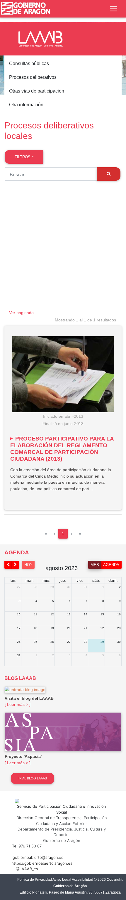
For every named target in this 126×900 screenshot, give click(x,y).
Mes (95, 565)
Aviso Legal (61, 879)
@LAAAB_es (27, 868)
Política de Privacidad (34, 879)
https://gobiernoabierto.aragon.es (41, 863)
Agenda (111, 565)
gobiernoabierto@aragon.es (38, 857)
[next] (15, 565)
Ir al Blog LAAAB (32, 778)
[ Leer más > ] (17, 704)
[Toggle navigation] (113, 8)
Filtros (22, 157)
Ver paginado (21, 312)
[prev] (8, 565)
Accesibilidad (82, 879)
